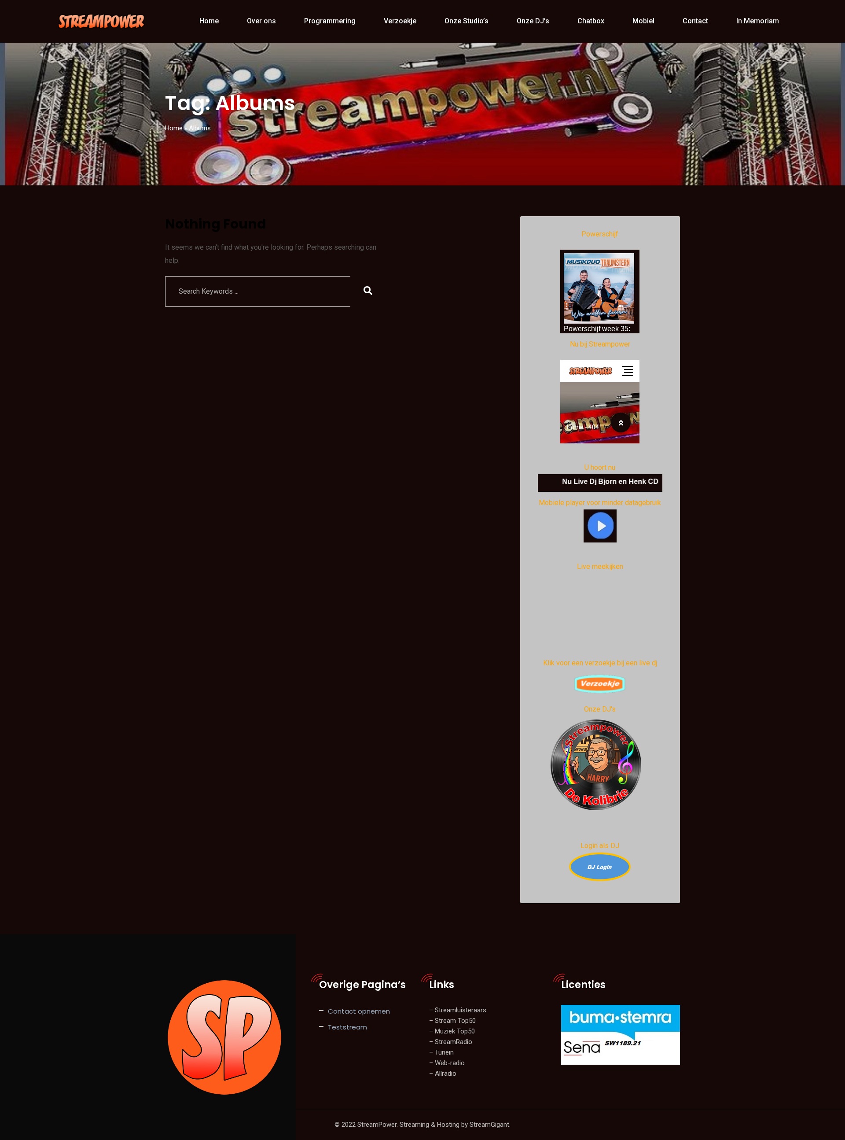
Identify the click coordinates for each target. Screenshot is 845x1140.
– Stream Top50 (452, 1021)
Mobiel (643, 21)
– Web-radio (447, 1063)
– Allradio (442, 1073)
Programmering (330, 21)
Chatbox (590, 21)
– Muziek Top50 (452, 1031)
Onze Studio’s (467, 21)
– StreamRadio (450, 1042)
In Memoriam (757, 21)
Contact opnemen (359, 1011)
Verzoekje (400, 21)
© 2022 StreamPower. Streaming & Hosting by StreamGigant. (422, 1125)
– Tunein (441, 1052)
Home (209, 21)
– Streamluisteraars (457, 1010)
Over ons (261, 21)
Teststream (347, 1027)
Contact (695, 21)
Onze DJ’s (533, 21)
